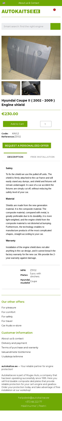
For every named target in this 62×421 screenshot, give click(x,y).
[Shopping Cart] (52, 12)
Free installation (43, 157)
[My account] (47, 12)
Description (15, 157)
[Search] (55, 26)
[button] (4, 57)
